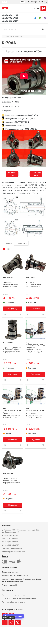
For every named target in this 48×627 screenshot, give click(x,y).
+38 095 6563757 (10, 21)
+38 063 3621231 (10, 15)
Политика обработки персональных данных (19, 598)
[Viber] (45, 18)
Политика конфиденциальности (14, 595)
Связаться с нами (36, 173)
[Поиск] (43, 29)
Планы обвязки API (9, 585)
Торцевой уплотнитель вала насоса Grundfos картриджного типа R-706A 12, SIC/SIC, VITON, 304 (34, 284)
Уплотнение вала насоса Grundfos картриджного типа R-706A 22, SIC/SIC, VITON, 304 (11, 481)
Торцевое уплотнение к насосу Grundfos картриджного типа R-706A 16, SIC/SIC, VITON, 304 (12, 350)
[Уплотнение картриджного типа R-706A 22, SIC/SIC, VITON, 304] (35, 394)
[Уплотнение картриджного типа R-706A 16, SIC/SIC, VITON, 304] (12, 394)
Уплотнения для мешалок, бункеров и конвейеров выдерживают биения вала (21, 580)
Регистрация (35, 2)
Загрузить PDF (12, 173)
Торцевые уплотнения (10, 572)
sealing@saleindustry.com (14, 552)
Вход (45, 2)
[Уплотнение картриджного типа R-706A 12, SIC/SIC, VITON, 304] (35, 329)
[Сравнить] (4, 314)
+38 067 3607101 (10, 18)
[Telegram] (35, 18)
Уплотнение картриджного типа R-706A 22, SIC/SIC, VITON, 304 (34, 415)
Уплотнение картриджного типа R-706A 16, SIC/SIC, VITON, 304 (11, 415)
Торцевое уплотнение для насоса (15, 575)
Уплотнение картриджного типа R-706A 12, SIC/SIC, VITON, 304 (34, 350)
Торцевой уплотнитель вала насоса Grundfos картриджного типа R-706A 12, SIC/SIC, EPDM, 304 (11, 284)
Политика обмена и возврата (13, 602)
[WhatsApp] (40, 18)
